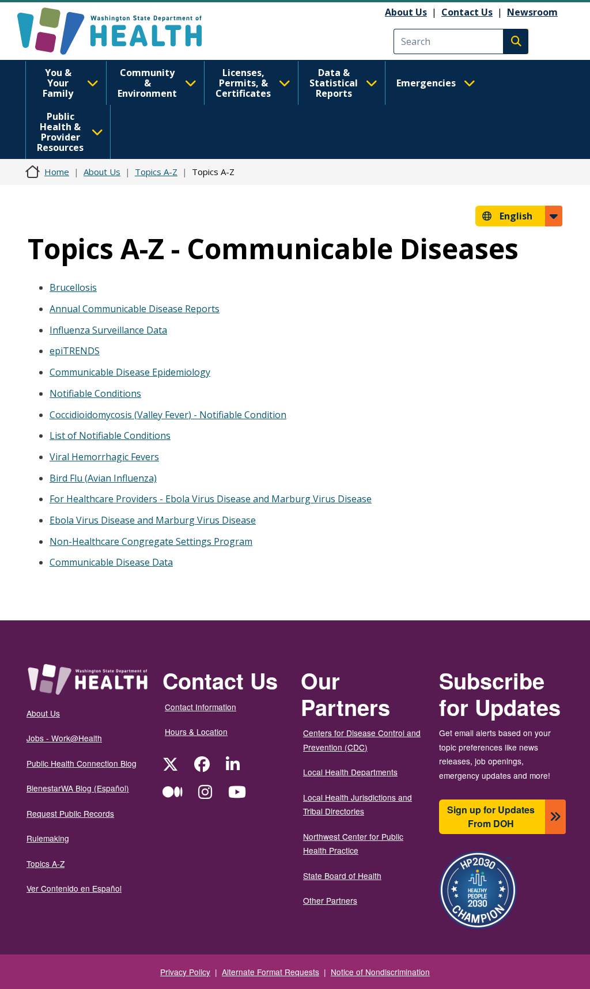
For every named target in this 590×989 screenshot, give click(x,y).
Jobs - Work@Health (64, 738)
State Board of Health (342, 875)
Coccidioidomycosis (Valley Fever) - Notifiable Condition (168, 414)
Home (56, 171)
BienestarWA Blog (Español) (78, 788)
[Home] (120, 31)
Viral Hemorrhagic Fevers (104, 456)
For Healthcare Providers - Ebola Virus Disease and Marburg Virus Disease (211, 498)
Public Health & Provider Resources (60, 132)
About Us (406, 12)
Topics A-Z (156, 171)
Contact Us (467, 12)
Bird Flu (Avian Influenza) (103, 478)
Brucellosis (73, 287)
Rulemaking (48, 838)
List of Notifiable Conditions (110, 435)
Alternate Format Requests (270, 971)
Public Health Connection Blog (82, 763)
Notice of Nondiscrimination (380, 971)
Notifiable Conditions (95, 393)
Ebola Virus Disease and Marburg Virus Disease (153, 520)
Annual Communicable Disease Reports (135, 308)
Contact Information (200, 707)
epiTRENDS (75, 350)
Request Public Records (70, 813)
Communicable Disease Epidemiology (130, 372)
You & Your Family (58, 83)
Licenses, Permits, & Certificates (243, 83)
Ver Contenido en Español (74, 888)
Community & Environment (147, 83)
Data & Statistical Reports (333, 83)
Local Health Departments (350, 772)
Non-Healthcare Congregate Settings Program (151, 541)
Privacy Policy (185, 971)
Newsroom (532, 12)
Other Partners (330, 900)
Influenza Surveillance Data (108, 330)
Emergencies (426, 83)
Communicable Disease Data (111, 562)
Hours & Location (196, 731)
